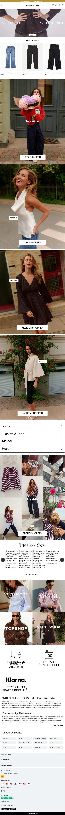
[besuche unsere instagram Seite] (4, 791)
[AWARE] (48, 596)
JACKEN (5, 738)
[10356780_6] (32, 185)
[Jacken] (32, 398)
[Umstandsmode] (16, 596)
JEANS (21, 738)
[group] (10, 60)
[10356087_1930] (32, 271)
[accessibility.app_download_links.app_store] (12, 810)
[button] (10, 57)
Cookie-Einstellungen (32, 813)
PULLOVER (38, 747)
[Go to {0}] (32, 23)
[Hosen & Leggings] (32, 450)
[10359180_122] (32, 356)
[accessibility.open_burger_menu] (1, 5)
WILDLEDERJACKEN (24, 742)
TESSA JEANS (54, 742)
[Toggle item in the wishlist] (19, 44)
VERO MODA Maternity (21, 718)
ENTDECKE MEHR (32, 575)
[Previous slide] (1, 57)
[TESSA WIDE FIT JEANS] (32, 497)
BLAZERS (53, 738)
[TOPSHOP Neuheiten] (16, 628)
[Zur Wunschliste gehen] (59, 5)
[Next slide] (63, 57)
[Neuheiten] (32, 121)
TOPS (4, 747)
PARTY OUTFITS (55, 747)
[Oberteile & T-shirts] (32, 228)
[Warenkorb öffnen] (63, 5)
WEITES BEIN (38, 742)
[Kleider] (32, 313)
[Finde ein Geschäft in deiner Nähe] (53, 5)
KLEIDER (5, 742)
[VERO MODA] (32, 6)
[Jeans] (32, 424)
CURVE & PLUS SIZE (40, 738)
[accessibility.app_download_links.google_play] (4, 810)
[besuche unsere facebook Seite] (1, 791)
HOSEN (21, 747)
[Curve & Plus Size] (48, 628)
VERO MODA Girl (23, 720)
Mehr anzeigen (58, 725)
